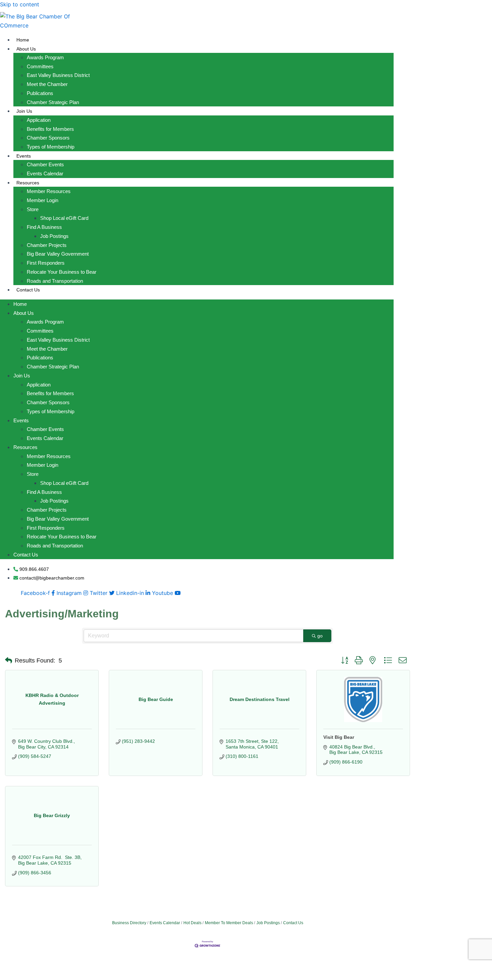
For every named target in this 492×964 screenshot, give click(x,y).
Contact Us (28, 289)
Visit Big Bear (338, 737)
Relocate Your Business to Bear (61, 272)
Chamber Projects (47, 245)
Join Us (24, 111)
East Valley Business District (58, 75)
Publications (40, 93)
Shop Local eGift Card (64, 218)
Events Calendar (45, 173)
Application (39, 120)
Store (32, 209)
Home (22, 39)
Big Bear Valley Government (58, 254)
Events (23, 156)
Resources (27, 182)
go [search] (320, 635)
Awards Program (45, 57)
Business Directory (129, 923)
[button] (8, 660)
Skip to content (19, 4)
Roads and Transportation (55, 281)
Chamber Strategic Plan (53, 102)
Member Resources (49, 191)
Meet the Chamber (47, 84)
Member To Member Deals (229, 923)
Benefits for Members (50, 129)
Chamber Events (45, 164)
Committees (40, 66)
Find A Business (44, 227)
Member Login (42, 200)
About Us (26, 49)
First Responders (46, 263)
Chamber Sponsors (48, 138)
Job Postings (54, 236)
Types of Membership (50, 147)
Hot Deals (192, 923)
